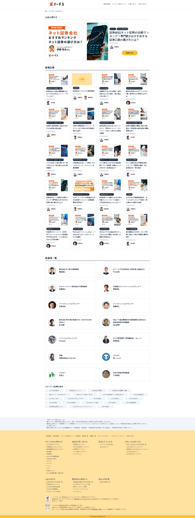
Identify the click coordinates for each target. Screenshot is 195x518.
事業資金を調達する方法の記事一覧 (83, 482)
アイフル (49, 463)
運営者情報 (106, 4)
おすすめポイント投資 (92, 402)
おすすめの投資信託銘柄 (53, 486)
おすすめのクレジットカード (134, 447)
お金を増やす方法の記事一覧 (54, 482)
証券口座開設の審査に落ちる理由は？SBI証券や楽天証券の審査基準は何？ (137, 128)
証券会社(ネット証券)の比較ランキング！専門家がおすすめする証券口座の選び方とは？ (129, 36)
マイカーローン (77, 454)
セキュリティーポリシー (118, 436)
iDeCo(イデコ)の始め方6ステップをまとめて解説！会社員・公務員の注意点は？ (110, 234)
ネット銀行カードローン (80, 451)
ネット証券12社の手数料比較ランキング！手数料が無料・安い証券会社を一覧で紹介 (136, 165)
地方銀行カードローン (79, 449)
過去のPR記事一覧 (105, 482)
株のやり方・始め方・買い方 (85, 394)
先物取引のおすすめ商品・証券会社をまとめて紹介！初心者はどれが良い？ (110, 93)
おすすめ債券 (97, 398)
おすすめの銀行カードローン (81, 447)
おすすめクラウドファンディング (82, 406)
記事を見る (130, 53)
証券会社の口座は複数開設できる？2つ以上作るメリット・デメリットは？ (57, 93)
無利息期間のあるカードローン (55, 449)
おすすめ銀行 (105, 406)
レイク (48, 468)
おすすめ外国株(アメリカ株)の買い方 (113, 394)
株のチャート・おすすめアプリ (57, 394)
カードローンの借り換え (106, 444)
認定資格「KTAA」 (97, 509)
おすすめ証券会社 (54, 390)
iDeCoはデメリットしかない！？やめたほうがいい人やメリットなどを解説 (84, 234)
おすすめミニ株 (53, 398)
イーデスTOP (50, 11)
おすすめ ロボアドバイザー (75, 398)
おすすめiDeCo (133, 398)
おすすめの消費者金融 (53, 456)
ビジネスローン (77, 491)
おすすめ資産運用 (131, 402)
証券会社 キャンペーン (75, 390)
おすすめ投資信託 (138, 394)
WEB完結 (49, 454)
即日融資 (49, 451)
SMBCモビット (51, 470)
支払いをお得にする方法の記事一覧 (136, 444)
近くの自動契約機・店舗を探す (55, 473)
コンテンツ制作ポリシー (119, 4)
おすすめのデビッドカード (134, 454)
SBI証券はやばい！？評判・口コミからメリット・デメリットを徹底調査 (84, 165)
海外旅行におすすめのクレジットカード (138, 449)
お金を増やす (58, 11)
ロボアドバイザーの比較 (53, 491)
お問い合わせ (142, 4)
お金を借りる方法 (51, 458)
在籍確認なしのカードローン (54, 447)
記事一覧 (131, 4)
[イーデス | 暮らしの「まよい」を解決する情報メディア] (56, 5)
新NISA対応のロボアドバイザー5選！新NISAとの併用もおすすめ (137, 93)
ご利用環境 (48, 436)
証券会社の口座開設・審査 (119, 390)
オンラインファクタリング (80, 489)
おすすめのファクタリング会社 (81, 484)
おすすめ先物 (53, 402)
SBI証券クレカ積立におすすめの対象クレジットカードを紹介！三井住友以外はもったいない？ (110, 200)
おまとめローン (104, 447)
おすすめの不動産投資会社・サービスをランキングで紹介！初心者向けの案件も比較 (136, 200)
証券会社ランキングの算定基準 (83, 91)
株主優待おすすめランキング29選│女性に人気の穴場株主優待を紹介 (137, 234)
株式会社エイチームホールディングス (84, 499)
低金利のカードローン (79, 444)
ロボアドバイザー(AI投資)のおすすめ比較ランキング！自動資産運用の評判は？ (84, 200)
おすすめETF (112, 402)
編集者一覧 (93, 436)
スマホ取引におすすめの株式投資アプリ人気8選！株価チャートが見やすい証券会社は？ (110, 165)
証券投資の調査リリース (56, 406)
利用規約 (78, 436)
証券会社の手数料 (97, 390)
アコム (48, 466)
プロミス (49, 461)
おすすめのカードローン (53, 444)
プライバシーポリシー (104, 436)
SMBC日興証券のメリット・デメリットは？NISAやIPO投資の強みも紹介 (83, 128)
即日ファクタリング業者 (80, 486)
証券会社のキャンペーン (53, 484)
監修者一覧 (85, 436)
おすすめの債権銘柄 (52, 489)
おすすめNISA (115, 398)
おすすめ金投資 (71, 402)
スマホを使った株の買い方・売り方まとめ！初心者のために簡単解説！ (57, 165)
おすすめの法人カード (133, 451)
